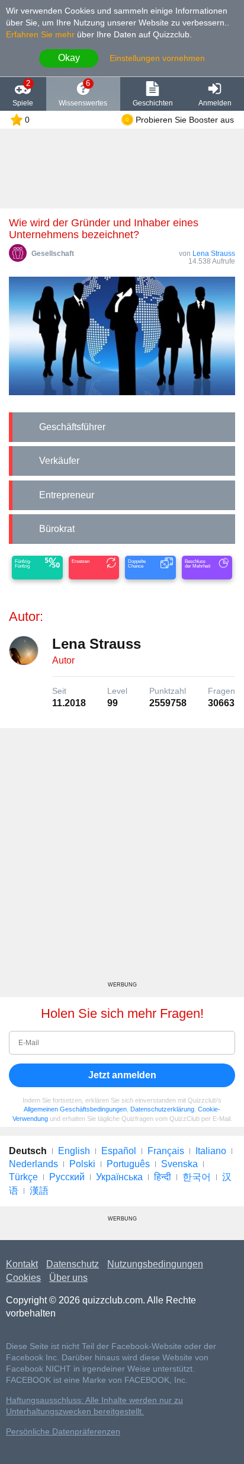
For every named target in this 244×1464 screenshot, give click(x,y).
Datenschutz (72, 1264)
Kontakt (22, 1264)
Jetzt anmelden (122, 1075)
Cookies (23, 1278)
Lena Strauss (213, 253)
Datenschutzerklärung (162, 1109)
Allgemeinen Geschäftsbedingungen (75, 1109)
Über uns (68, 1278)
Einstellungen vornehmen (157, 58)
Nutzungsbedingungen (155, 1264)
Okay (69, 58)
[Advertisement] (122, 859)
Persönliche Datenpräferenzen (63, 1431)
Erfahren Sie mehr (40, 34)
